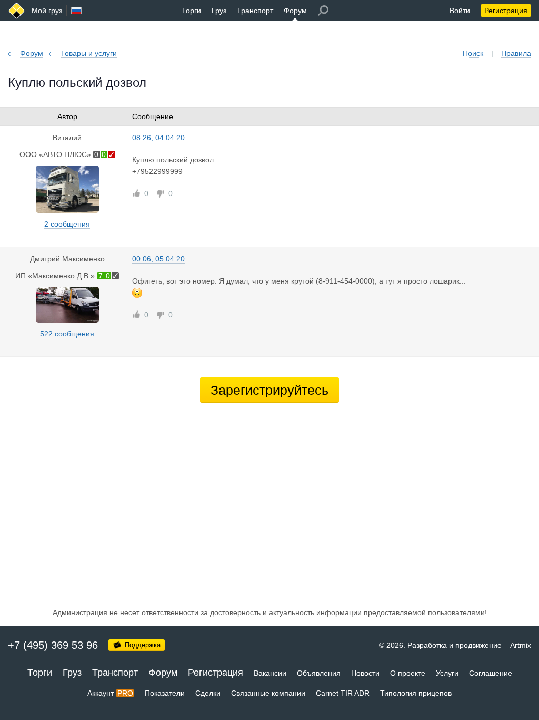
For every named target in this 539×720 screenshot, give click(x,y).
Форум (295, 10)
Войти (460, 10)
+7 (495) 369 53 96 (53, 645)
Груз (219, 10)
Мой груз (47, 10)
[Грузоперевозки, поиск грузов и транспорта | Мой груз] (16, 11)
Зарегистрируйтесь (269, 390)
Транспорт (255, 10)
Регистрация (505, 10)
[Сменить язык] (76, 10)
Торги (191, 10)
